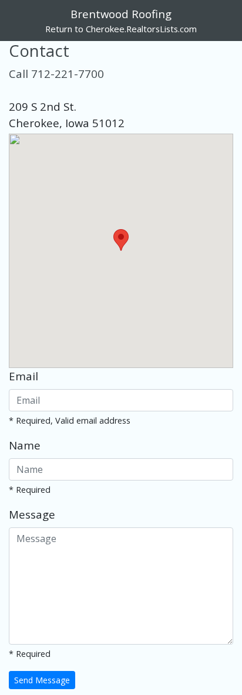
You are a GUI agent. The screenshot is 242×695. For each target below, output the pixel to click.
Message (32, 514)
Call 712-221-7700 (56, 73)
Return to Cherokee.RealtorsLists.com (121, 29)
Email (23, 376)
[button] (121, 239)
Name (25, 445)
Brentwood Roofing (121, 13)
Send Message (42, 680)
